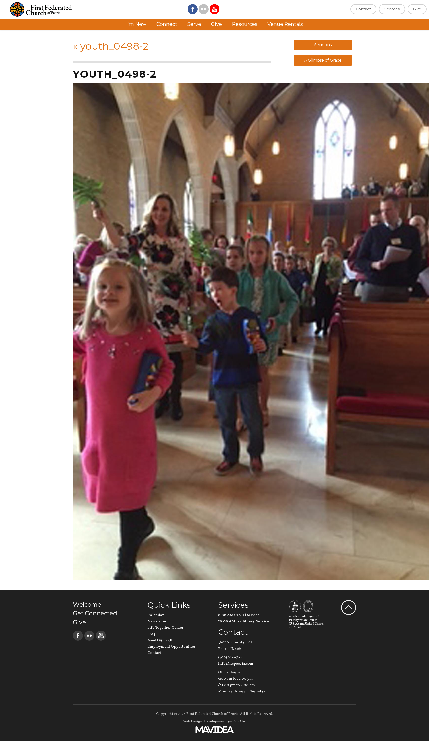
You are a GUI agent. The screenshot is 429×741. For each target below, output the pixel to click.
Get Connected (95, 613)
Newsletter (157, 621)
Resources (244, 24)
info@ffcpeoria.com (235, 663)
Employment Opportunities (171, 646)
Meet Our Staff (159, 640)
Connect (166, 24)
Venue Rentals (285, 24)
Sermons (323, 45)
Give (417, 9)
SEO (237, 721)
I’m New (136, 24)
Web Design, (193, 721)
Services (392, 9)
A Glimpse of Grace (323, 60)
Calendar (155, 615)
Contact (363, 9)
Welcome (87, 604)
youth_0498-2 (111, 46)
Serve (194, 24)
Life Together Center (165, 627)
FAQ (151, 634)
